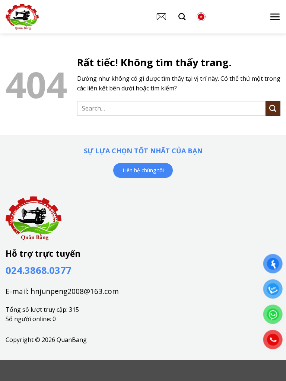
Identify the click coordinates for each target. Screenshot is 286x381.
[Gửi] (273, 108)
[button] (274, 16)
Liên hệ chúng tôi (143, 170)
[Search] (181, 17)
